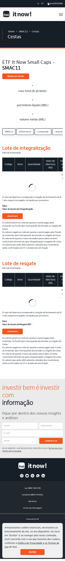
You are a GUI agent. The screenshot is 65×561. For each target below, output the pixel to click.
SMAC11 (23, 31)
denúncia (32, 501)
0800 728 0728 (34, 488)
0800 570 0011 (37, 495)
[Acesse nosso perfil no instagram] (22, 477)
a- (38, 4)
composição (43, 132)
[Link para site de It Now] (17, 14)
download (12, 216)
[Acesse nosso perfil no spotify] (32, 477)
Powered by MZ (32, 519)
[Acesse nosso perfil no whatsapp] (38, 477)
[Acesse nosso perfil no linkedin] (43, 477)
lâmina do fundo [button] (15, 76)
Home (11, 31)
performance (25, 132)
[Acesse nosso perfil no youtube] (27, 477)
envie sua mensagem (32, 508)
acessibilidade (56, 4)
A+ (42, 4)
